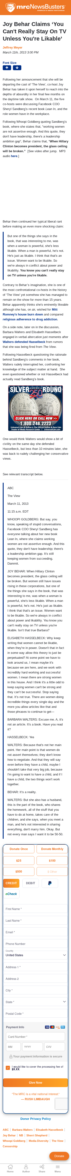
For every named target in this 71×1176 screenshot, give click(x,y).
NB (21, 1135)
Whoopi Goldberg (14, 1140)
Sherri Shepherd (36, 1135)
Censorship (10, 1146)
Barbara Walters (22, 1129)
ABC (6, 1129)
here (14, 156)
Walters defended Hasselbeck (24, 342)
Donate (59, 1156)
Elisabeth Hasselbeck (49, 1129)
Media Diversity (38, 1140)
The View (57, 1140)
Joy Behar (9, 1135)
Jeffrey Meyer (12, 47)
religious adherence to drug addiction (30, 319)
